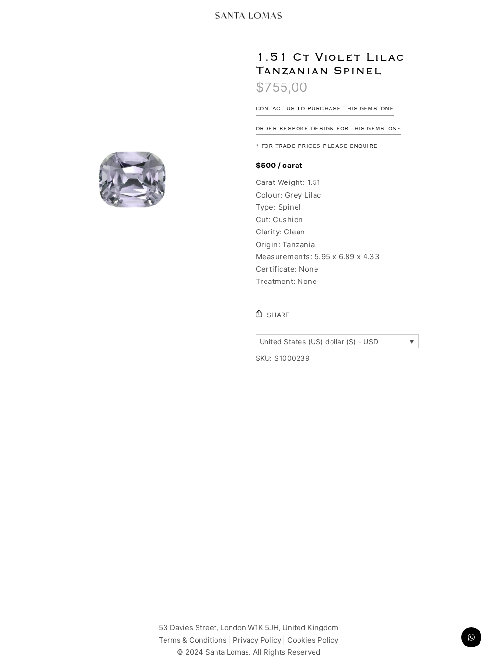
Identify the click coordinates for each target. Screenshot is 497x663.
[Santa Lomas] (248, 15)
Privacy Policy (258, 639)
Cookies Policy (312, 639)
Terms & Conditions (193, 639)
